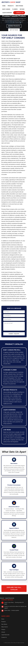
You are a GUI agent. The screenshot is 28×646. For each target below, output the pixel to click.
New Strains (19, 5)
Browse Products (14, 25)
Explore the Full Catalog (14, 588)
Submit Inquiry (14, 333)
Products (11, 5)
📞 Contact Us (19, 12)
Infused (22, 9)
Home (3, 5)
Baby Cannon (6, 9)
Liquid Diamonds (7, 12)
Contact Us (4, 637)
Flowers (15, 9)
